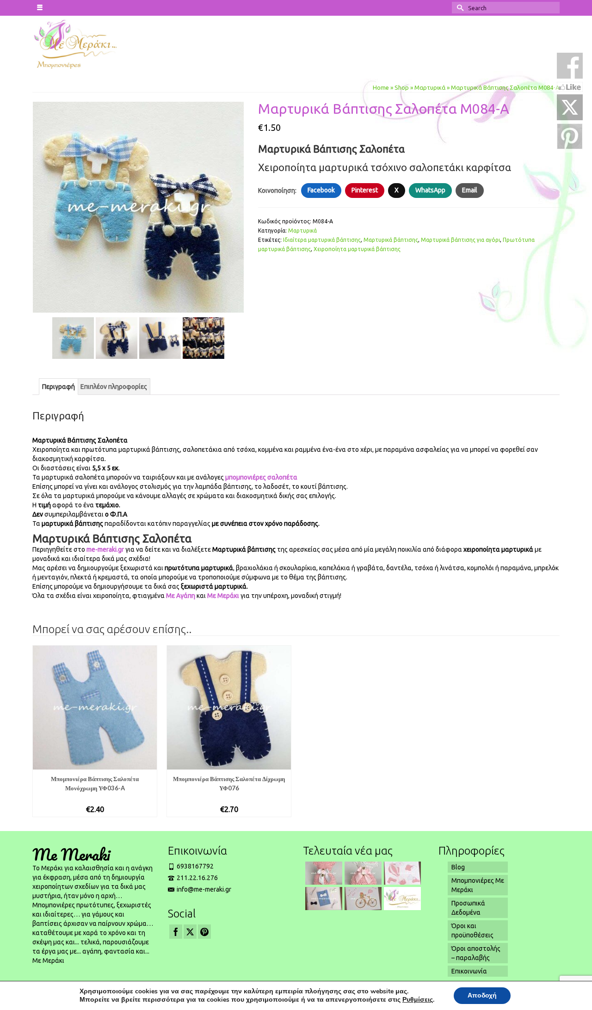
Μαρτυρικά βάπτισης (391, 240)
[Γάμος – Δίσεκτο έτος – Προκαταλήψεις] (401, 898)
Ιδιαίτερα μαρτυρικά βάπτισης (322, 240)
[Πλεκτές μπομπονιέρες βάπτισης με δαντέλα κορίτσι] (322, 873)
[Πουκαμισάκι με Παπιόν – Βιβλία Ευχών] (322, 898)
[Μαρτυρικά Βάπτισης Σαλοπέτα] (138, 206)
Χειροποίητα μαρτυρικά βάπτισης (357, 249)
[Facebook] (175, 931)
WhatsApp (430, 190)
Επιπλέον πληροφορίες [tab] (113, 386)
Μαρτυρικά (302, 231)
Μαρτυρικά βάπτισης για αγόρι (460, 240)
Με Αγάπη (180, 595)
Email (469, 190)
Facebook (321, 190)
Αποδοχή (482, 995)
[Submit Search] (459, 7)
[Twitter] (190, 931)
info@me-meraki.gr (204, 889)
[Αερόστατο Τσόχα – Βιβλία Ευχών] (401, 873)
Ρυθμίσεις (417, 1000)
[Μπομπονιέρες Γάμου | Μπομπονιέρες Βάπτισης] (93, 43)
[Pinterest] (204, 931)
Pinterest (365, 190)
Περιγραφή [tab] (58, 386)
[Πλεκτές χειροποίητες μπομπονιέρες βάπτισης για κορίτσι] (362, 873)
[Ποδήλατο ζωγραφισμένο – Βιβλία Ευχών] (362, 898)
